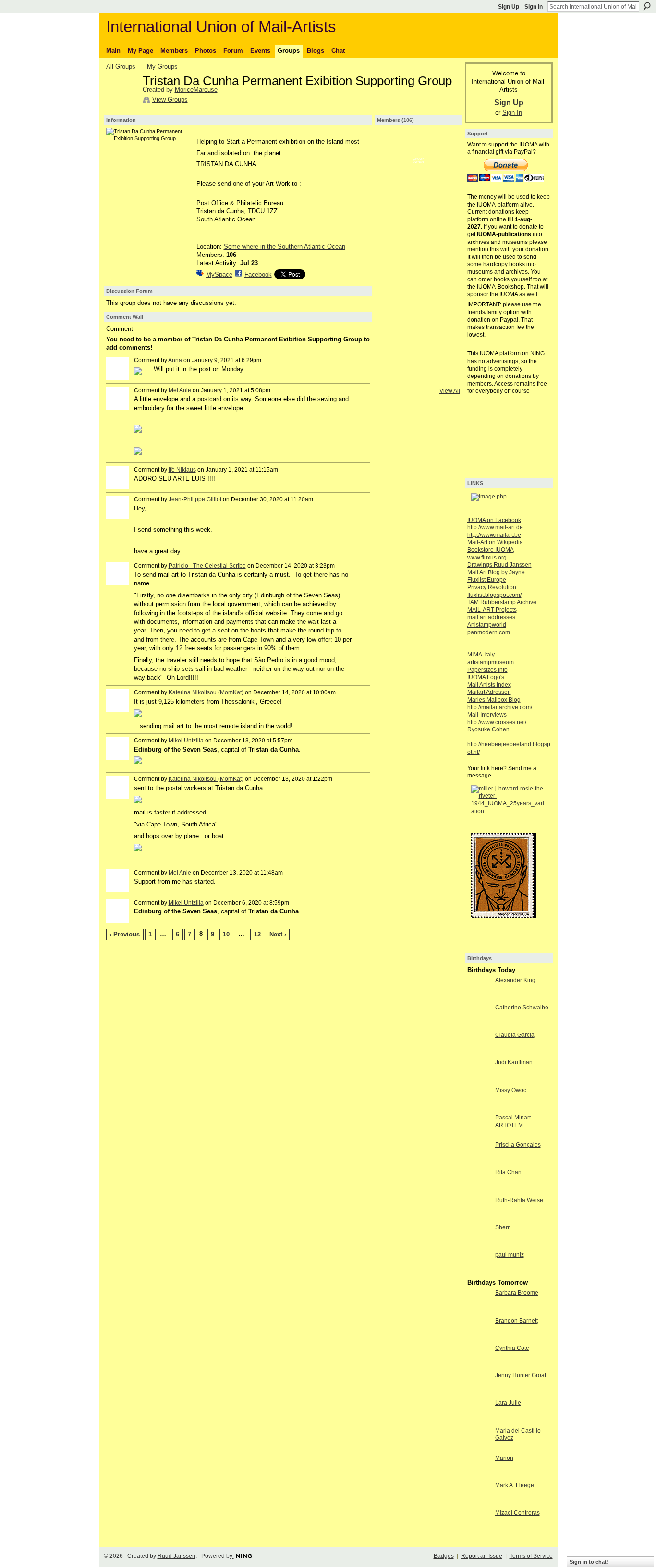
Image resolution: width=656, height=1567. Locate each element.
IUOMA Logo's (485, 677)
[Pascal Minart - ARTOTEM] (478, 1135)
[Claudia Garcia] (478, 1052)
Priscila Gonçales (518, 1145)
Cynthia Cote (512, 1348)
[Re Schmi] (392, 276)
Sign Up (508, 6)
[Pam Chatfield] (443, 327)
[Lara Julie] (478, 1420)
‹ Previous (124, 934)
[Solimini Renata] (418, 352)
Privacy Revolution (491, 587)
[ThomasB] (418, 301)
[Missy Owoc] (478, 1107)
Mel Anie (180, 390)
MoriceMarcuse (196, 89)
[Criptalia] (418, 149)
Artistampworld (486, 624)
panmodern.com (488, 632)
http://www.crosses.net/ (496, 722)
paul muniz (509, 1254)
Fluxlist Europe (486, 579)
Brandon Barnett (516, 1320)
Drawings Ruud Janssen (499, 564)
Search (647, 6)
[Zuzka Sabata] (443, 301)
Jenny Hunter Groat (520, 1375)
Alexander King (515, 980)
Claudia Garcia (515, 1035)
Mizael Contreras (517, 1512)
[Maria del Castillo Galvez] (478, 1448)
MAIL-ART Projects (492, 610)
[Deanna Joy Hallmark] (392, 378)
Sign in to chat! (589, 1562)
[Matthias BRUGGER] (418, 378)
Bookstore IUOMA (490, 550)
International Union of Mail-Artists (221, 27)
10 (226, 934)
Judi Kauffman (514, 1062)
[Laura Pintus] (443, 225)
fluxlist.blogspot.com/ (494, 595)
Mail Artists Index (489, 684)
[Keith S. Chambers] (418, 225)
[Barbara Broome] (478, 1310)
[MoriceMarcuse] (121, 101)
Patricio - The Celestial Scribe (207, 565)
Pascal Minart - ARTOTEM (514, 1121)
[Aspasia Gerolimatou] (418, 327)
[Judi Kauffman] (478, 1079)
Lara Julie (508, 1402)
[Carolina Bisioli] (392, 149)
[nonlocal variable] (392, 251)
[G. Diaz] (392, 327)
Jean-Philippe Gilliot (195, 499)
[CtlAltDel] (418, 276)
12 (257, 934)
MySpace (219, 274)
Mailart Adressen (489, 692)
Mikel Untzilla (186, 740)
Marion (504, 1458)
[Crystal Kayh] (392, 352)
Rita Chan (508, 1172)
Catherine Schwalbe (521, 1007)
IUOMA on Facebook (494, 520)
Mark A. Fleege (514, 1485)
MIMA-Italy (481, 654)
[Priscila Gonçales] (478, 1162)
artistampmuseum (490, 662)
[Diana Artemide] (392, 225)
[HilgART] (392, 200)
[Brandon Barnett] (478, 1338)
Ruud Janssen (176, 1556)
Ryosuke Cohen (488, 729)
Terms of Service (531, 1556)
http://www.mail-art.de (495, 527)
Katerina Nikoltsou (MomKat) (206, 692)
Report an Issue (481, 1556)
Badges (444, 1556)
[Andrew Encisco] (443, 352)
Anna (175, 360)
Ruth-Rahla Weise (519, 1200)
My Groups (162, 66)
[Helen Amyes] (443, 149)
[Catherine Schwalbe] (478, 1025)
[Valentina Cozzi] (418, 251)
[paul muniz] (478, 1272)
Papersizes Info (487, 670)
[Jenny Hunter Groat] (478, 1393)
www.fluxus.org (487, 557)
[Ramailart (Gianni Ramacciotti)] (392, 301)
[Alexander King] (443, 200)
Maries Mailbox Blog (494, 699)
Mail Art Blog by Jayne (496, 572)
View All (449, 391)
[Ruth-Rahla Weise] (478, 1217)
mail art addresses (491, 617)
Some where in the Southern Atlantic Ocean (284, 246)
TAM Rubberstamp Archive (501, 602)
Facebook (258, 274)
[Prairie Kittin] (418, 174)
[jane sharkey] (443, 276)
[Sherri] (478, 1245)
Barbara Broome (516, 1292)
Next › (277, 934)
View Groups (170, 99)
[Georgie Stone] (443, 378)
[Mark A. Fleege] (478, 1502)
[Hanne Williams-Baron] (418, 200)
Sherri (503, 1227)
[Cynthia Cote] (478, 1365)
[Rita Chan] (478, 1189)
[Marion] (478, 1475)
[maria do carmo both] (392, 174)
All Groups (120, 66)
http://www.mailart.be (494, 535)
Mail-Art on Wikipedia (495, 542)
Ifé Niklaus (182, 469)
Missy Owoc (510, 1090)
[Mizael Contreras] (478, 1530)
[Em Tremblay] (443, 251)
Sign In (533, 6)
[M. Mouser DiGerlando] (443, 174)
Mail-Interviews (487, 714)
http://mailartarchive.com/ (499, 707)
